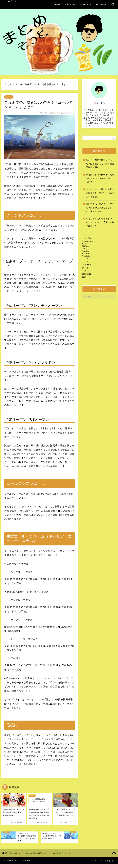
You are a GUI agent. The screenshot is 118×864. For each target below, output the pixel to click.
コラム (85, 261)
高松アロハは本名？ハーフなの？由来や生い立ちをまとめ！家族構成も (100, 208)
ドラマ (85, 270)
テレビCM (87, 267)
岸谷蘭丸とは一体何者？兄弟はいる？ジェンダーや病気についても (100, 178)
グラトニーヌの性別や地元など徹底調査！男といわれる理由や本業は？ (100, 193)
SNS (84, 243)
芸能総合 (86, 273)
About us (70, 4)
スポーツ (9, 97)
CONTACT (85, 4)
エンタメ (86, 258)
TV (83, 248)
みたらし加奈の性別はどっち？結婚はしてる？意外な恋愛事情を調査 (100, 163)
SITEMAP (101, 4)
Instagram (87, 241)
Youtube (86, 256)
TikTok (85, 246)
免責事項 (26, 860)
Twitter (85, 251)
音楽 (84, 276)
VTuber (86, 253)
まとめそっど (10, 1)
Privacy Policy (13, 860)
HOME (57, 4)
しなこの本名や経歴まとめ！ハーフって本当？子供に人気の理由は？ (100, 222)
